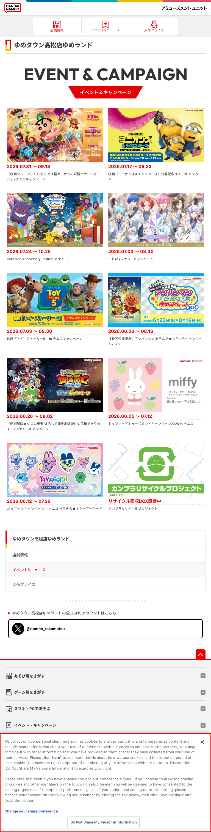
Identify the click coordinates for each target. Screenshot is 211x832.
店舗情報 (20, 555)
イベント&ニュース (29, 569)
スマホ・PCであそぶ (32, 708)
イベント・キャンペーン (35, 725)
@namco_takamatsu (45, 628)
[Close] (202, 742)
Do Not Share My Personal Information (104, 822)
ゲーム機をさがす (29, 692)
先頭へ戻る (201, 654)
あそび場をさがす (29, 676)
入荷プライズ (23, 584)
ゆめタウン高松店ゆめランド (41, 539)
